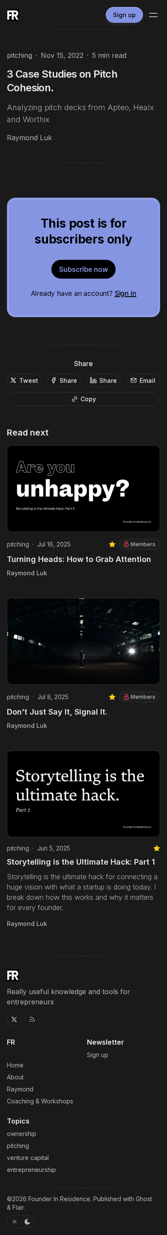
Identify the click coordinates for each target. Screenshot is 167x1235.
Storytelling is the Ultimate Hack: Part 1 (81, 861)
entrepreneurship (31, 1169)
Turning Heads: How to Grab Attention (79, 559)
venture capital (28, 1157)
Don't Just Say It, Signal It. (57, 711)
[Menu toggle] (153, 15)
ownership (21, 1133)
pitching (19, 55)
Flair (18, 1207)
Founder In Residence (59, 1198)
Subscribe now (83, 269)
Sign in (126, 293)
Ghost (144, 1198)
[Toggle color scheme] (21, 1221)
